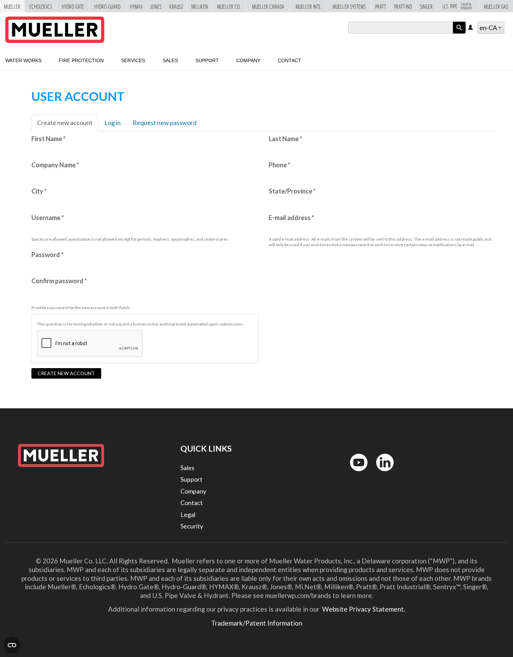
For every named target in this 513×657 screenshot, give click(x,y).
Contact (289, 60)
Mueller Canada (268, 6)
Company (248, 60)
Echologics (40, 6)
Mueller (12, 6)
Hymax (136, 6)
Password (47, 254)
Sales (170, 60)
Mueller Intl (308, 6)
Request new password (164, 122)
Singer (426, 6)
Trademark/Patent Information (256, 623)
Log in (471, 28)
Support (207, 60)
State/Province (292, 191)
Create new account (67, 125)
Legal (187, 514)
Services (133, 60)
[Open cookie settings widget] (11, 645)
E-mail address (291, 217)
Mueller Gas (496, 6)
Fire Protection (81, 60)
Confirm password (59, 281)
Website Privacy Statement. (363, 609)
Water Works (23, 60)
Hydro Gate (73, 6)
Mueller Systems (349, 6)
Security (191, 526)
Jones (156, 6)
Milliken (199, 6)
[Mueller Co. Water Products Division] (54, 29)
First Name (48, 139)
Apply (459, 33)
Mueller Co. (229, 6)
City (39, 191)
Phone (279, 165)
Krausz (176, 6)
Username (47, 217)
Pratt (380, 6)
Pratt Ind (403, 6)
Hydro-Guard (107, 6)
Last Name (285, 139)
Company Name (55, 165)
